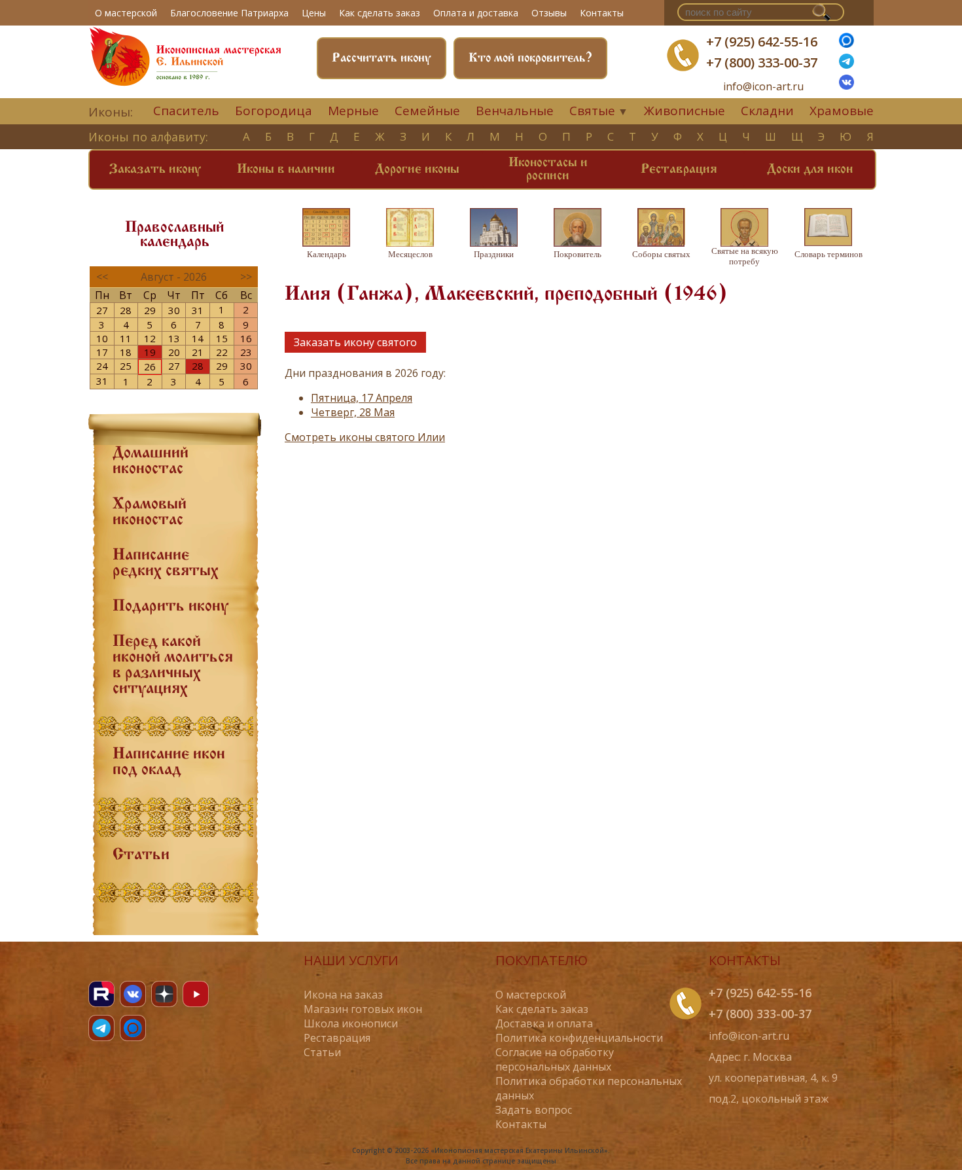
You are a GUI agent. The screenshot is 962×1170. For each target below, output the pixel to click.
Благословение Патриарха (229, 13)
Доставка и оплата (544, 1023)
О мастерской (126, 13)
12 (150, 338)
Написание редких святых (166, 563)
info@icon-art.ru (763, 86)
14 (198, 338)
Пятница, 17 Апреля (361, 398)
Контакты (602, 13)
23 (246, 352)
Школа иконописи (351, 1023)
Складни (767, 110)
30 (174, 310)
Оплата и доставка (475, 13)
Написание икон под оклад (169, 762)
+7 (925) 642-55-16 (761, 41)
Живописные (684, 110)
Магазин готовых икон (363, 1009)
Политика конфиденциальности (579, 1038)
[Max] (846, 44)
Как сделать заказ (379, 13)
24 (102, 365)
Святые (592, 110)
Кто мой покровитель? (530, 58)
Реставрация (679, 169)
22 (222, 352)
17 (102, 352)
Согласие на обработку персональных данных (554, 1059)
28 (126, 310)
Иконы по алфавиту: (148, 137)
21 (198, 352)
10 (102, 338)
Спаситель (186, 110)
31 (198, 310)
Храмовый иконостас (150, 512)
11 (126, 338)
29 (150, 310)
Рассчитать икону (381, 58)
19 (150, 352)
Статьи (141, 855)
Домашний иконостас (150, 461)
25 (126, 365)
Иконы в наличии (286, 169)
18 (126, 352)
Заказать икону (155, 169)
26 (150, 366)
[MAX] (133, 1028)
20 (174, 352)
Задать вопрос (533, 1110)
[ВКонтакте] (846, 86)
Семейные (427, 110)
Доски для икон (810, 169)
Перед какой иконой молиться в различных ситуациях (173, 665)
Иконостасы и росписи (548, 169)
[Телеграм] (846, 65)
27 (102, 310)
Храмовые (842, 110)
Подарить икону (170, 606)
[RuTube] (101, 994)
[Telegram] (101, 1028)
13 (174, 338)
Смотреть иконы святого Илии (365, 437)
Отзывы (549, 13)
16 (246, 338)
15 (222, 338)
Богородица (273, 110)
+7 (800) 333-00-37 (761, 62)
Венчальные (515, 110)
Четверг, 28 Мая (353, 412)
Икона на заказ (343, 994)
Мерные (353, 110)
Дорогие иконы (417, 169)
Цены (314, 13)
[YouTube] (196, 994)
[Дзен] (164, 994)
